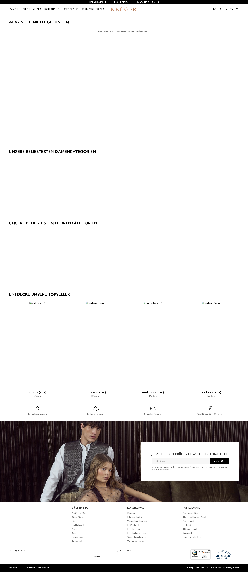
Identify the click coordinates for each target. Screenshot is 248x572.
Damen (14, 9)
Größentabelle (133, 525)
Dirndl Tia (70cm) (37, 392)
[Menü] (209, 551)
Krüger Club (71, 9)
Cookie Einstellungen (136, 537)
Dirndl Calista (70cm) (153, 392)
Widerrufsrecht (43, 567)
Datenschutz (30, 567)
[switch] (204, 556)
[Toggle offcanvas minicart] (236, 9)
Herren (25, 9)
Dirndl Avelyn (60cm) (95, 392)
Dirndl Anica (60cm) (211, 392)
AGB (21, 567)
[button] (221, 9)
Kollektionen (52, 9)
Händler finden (133, 529)
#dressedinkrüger (93, 9)
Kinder (37, 9)
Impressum (13, 567)
